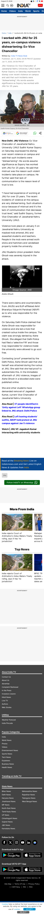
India (20, 11)
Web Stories (6, 707)
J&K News (6, 825)
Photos (4, 744)
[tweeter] (10, 842)
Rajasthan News (28, 795)
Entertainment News (10, 750)
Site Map (7, 884)
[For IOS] (32, 869)
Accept (29, 909)
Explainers (6, 760)
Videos (12, 11)
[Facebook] (4, 842)
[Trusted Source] (22, 133)
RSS (31, 887)
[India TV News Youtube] (42, 1)
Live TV (5, 701)
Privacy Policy (34, 884)
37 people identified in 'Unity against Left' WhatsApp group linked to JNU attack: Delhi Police (21, 407)
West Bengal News (29, 801)
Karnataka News (8, 828)
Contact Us (6, 677)
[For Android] (11, 869)
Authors (5, 704)
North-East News (9, 808)
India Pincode (7, 723)
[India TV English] (23, 5)
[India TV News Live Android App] (11, 855)
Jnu (4, 475)
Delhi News (6, 795)
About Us (5, 680)
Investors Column (9, 694)
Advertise (5, 684)
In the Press (6, 690)
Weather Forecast (9, 720)
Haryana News (8, 798)
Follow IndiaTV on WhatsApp (20, 482)
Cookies (5, 904)
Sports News (7, 754)
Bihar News (6, 791)
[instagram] (16, 842)
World (28, 11)
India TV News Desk (19, 56)
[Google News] (8, 133)
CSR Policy (15, 887)
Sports (36, 11)
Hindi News (6, 697)
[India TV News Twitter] (39, 1)
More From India (22, 509)
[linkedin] (28, 842)
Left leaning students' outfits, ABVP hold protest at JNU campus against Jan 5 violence (19, 420)
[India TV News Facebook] (37, 1)
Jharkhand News (8, 801)
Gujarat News (7, 822)
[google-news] (34, 842)
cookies (17, 909)
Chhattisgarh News (9, 818)
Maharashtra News (29, 791)
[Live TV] (40, 5)
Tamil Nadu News (9, 812)
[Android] (34, 1)
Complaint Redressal (10, 687)
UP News (5, 815)
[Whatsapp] (34, 133)
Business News (8, 764)
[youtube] (22, 842)
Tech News (6, 757)
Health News (7, 767)
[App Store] (32, 855)
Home (4, 11)
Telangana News (28, 798)
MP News (5, 805)
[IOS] (31, 1)
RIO (24, 887)
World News (6, 740)
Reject (23, 912)
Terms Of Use (19, 884)
